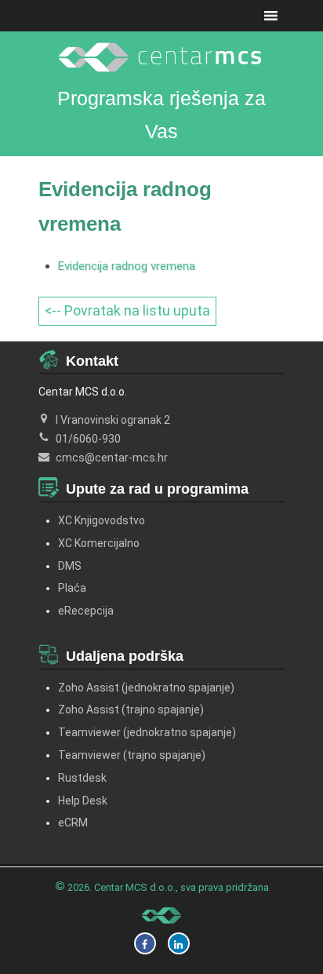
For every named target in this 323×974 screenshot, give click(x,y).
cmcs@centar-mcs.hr (112, 457)
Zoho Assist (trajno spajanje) (131, 709)
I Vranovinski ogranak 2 (113, 420)
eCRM (73, 822)
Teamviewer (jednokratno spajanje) (147, 732)
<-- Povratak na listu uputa (127, 310)
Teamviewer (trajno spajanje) (131, 755)
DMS (70, 566)
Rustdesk (82, 778)
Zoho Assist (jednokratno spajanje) (146, 687)
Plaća (72, 588)
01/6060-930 (88, 438)
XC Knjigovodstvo (101, 520)
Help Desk (82, 800)
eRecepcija (86, 610)
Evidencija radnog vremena (126, 266)
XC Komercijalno (99, 543)
